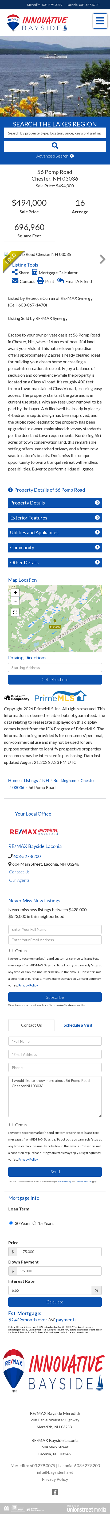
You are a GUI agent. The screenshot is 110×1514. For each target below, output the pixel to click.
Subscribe (55, 997)
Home (13, 780)
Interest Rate (21, 1281)
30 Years (22, 1223)
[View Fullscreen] (15, 612)
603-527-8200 (27, 856)
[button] (55, 146)
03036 (18, 787)
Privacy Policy (28, 985)
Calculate (55, 1301)
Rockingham (64, 780)
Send (55, 1171)
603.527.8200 (89, 5)
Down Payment (23, 1261)
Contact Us (19, 871)
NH (45, 780)
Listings (31, 780)
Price (13, 1242)
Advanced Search (52, 155)
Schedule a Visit (78, 1024)
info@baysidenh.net (55, 1472)
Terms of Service (83, 1181)
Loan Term (18, 1208)
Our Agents (19, 880)
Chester (88, 780)
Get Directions (55, 679)
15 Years (45, 1223)
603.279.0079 (52, 5)
